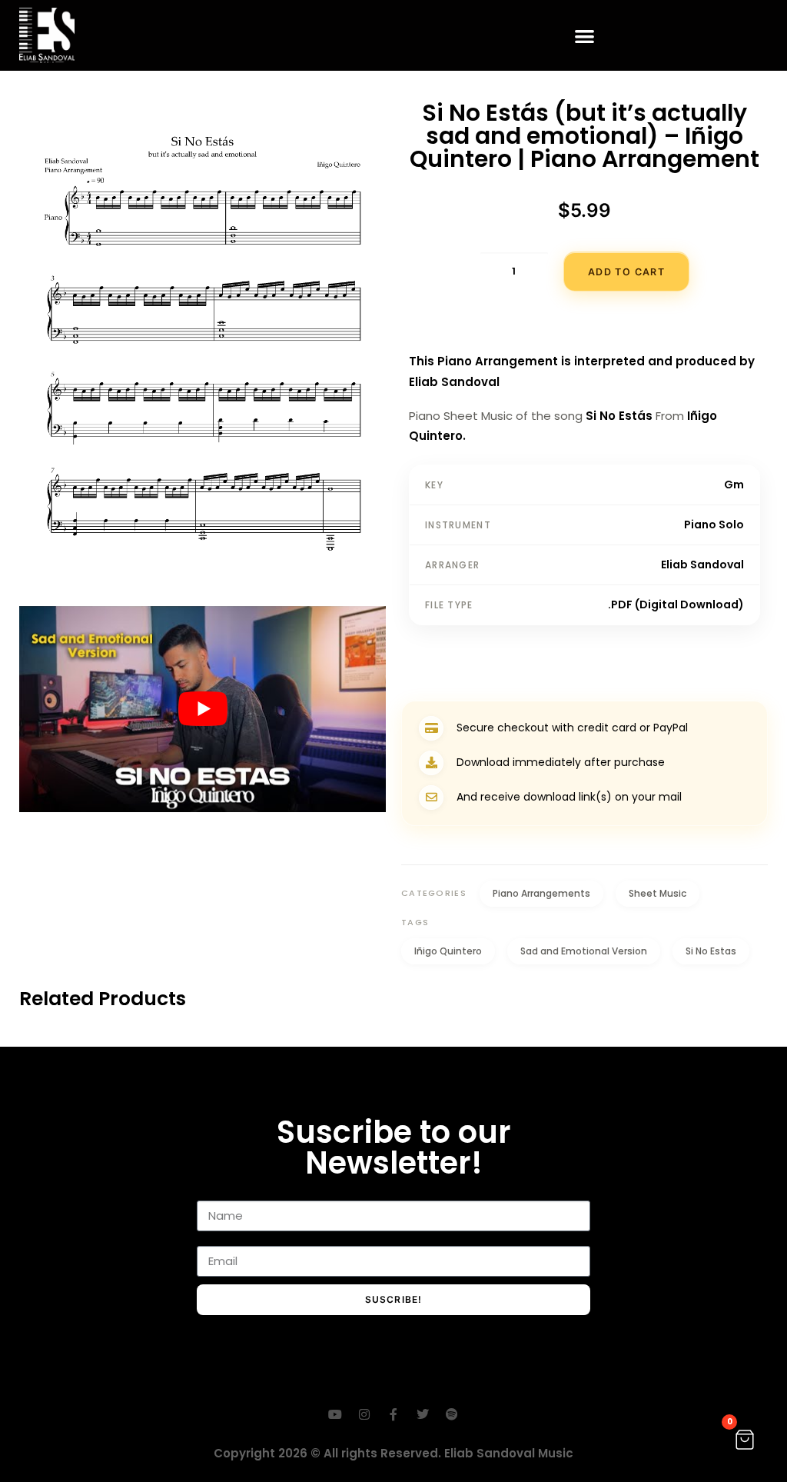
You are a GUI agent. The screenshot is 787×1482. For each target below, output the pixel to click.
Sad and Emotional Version (583, 950)
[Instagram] (364, 1414)
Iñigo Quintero (448, 950)
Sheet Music (657, 893)
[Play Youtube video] (202, 709)
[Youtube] (335, 1414)
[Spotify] (452, 1414)
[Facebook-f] (393, 1414)
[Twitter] (423, 1414)
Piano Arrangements (541, 893)
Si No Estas (711, 950)
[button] (584, 36)
